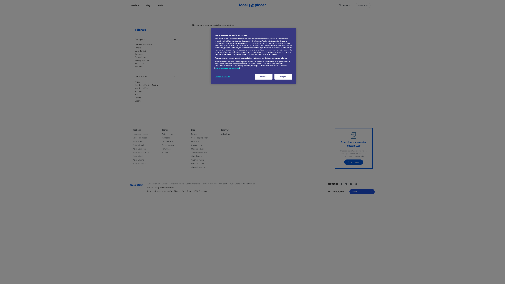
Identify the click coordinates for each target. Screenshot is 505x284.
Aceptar (283, 77)
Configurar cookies (222, 77)
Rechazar (263, 77)
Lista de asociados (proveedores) (227, 68)
